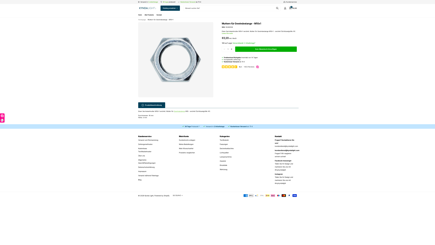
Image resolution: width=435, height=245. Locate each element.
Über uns (141, 156)
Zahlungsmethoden (145, 144)
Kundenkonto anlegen (187, 140)
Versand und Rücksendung (148, 140)
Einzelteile (223, 165)
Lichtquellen (224, 153)
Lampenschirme (226, 157)
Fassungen (224, 144)
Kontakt (159, 15)
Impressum (142, 171)
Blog (139, 180)
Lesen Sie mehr (227, 33)
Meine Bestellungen (186, 144)
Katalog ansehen (169, 8)
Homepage (142, 20)
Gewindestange (179, 111)
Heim (140, 15)
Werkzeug (223, 169)
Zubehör (223, 161)
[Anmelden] (285, 8)
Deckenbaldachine (227, 148)
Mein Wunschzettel (186, 148)
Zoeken (277, 8)
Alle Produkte (149, 15)
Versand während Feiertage (148, 175)
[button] (231, 49)
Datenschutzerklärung (146, 167)
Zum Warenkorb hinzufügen (266, 49)
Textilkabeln (224, 140)
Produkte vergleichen (187, 153)
